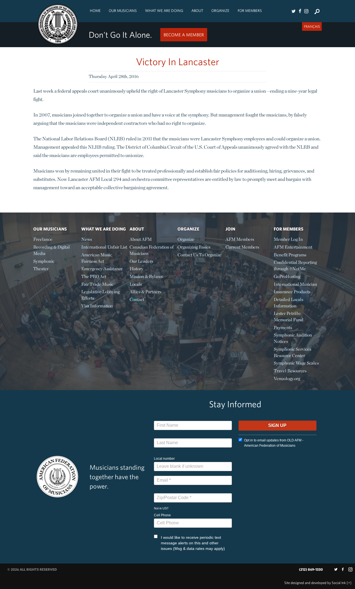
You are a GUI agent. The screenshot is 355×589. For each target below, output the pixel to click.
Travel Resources (290, 370)
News (86, 239)
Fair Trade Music (97, 284)
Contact (137, 299)
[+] (349, 583)
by (315, 583)
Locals (136, 284)
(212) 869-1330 (311, 569)
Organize (220, 10)
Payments (283, 327)
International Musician (295, 284)
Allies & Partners (145, 291)
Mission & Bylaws (146, 276)
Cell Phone (162, 515)
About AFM (141, 239)
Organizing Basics (194, 247)
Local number (164, 459)
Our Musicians (123, 10)
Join (230, 228)
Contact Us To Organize (200, 254)
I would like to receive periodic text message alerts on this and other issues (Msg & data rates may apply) (193, 543)
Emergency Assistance (102, 268)
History (136, 268)
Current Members (242, 247)
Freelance (42, 239)
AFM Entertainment (293, 247)
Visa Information (97, 306)
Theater (41, 268)
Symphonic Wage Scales (296, 363)
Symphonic (43, 261)
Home (95, 10)
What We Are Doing (164, 10)
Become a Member (184, 34)
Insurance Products (292, 291)
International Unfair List (104, 247)
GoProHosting (287, 276)
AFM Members (239, 239)
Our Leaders (141, 261)
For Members (250, 10)
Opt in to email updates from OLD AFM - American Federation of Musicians (273, 443)
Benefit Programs (290, 254)
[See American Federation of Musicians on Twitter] (293, 11)
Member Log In (288, 239)
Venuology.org (287, 378)
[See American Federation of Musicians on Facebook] (300, 11)
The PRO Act (93, 276)
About (197, 10)
